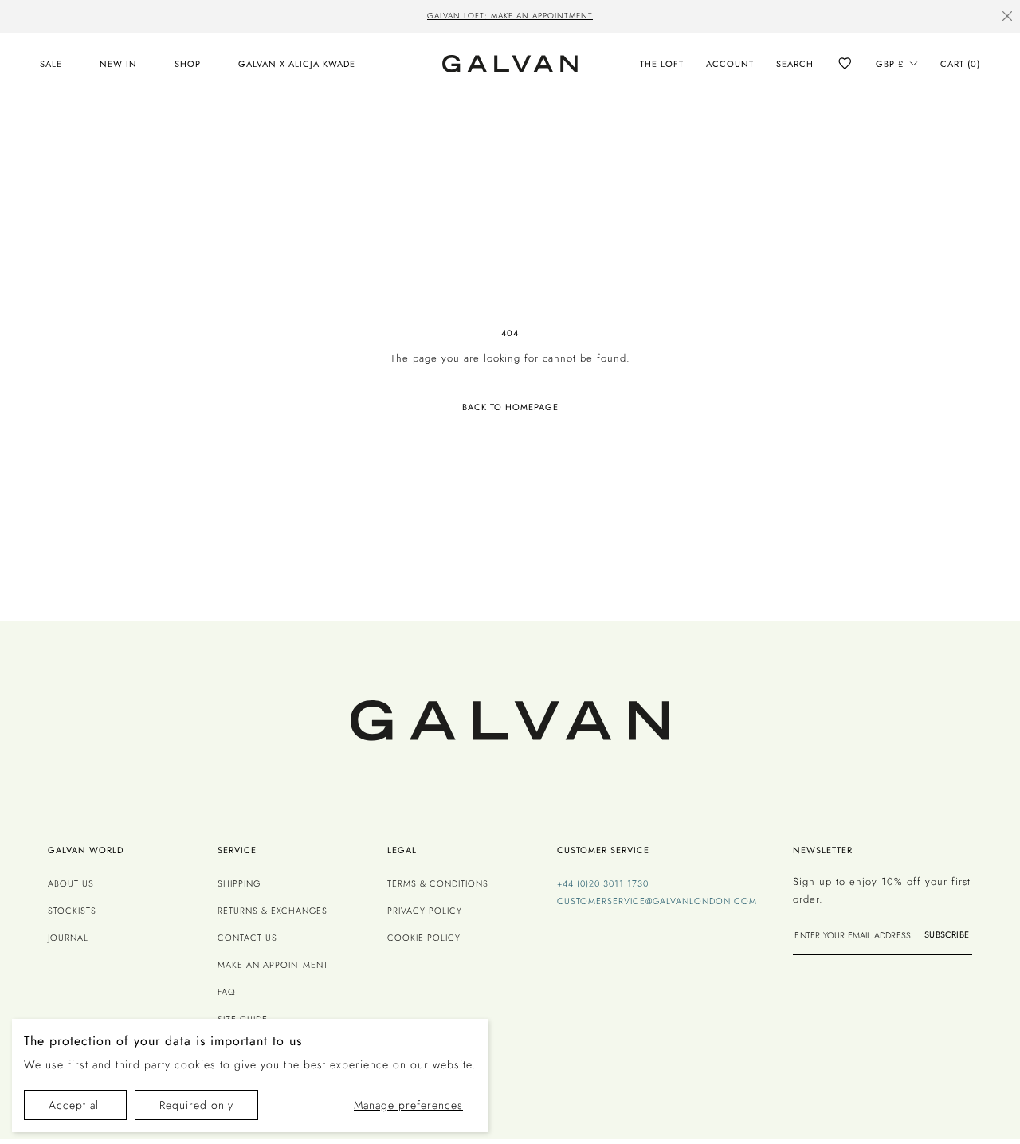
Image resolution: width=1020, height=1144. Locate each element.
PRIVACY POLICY (424, 910)
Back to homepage (510, 407)
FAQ (227, 991)
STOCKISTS (72, 910)
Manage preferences (408, 1105)
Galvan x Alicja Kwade (296, 63)
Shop (188, 63)
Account (730, 63)
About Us (71, 883)
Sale (51, 63)
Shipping (239, 883)
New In (118, 63)
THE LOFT (662, 63)
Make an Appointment (273, 964)
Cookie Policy (424, 937)
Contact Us (247, 937)
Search (795, 63)
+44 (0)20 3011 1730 (603, 883)
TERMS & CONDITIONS (437, 883)
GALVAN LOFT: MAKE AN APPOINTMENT (510, 16)
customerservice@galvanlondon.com (657, 901)
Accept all (75, 1105)
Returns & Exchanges (273, 910)
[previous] (250, 17)
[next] (770, 17)
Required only (196, 1105)
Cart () (960, 63)
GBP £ (890, 63)
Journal (68, 937)
